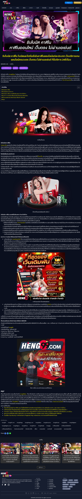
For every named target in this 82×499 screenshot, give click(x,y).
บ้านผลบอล (64, 8)
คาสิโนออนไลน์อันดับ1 (66, 426)
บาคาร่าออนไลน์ (21, 223)
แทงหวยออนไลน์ (67, 429)
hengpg (48, 426)
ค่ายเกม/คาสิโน (71, 8)
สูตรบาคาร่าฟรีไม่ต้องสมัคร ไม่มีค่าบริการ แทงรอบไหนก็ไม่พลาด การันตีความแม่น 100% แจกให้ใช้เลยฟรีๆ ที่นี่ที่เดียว (33, 413)
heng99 (11, 327)
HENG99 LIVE (4, 64)
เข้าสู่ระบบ (69, 3)
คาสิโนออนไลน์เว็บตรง (7, 429)
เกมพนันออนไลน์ (16, 239)
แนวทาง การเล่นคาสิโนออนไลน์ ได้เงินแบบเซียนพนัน (15, 95)
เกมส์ (38, 8)
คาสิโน (17, 8)
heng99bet (23, 394)
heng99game (73, 422)
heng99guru (16, 426)
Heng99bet (15, 402)
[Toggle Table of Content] (78, 87)
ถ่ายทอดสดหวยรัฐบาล (73, 482)
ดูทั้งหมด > (41, 467)
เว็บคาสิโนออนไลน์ (66, 80)
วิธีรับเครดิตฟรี (23, 68)
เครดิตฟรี (38, 402)
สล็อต (24, 8)
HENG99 (4, 8)
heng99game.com (6, 426)
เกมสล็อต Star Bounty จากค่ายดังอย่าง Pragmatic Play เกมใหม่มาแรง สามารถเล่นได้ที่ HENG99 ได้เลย (30, 415)
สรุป (4, 99)
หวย (11, 8)
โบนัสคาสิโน (4, 145)
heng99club (56, 422)
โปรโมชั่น (44, 8)
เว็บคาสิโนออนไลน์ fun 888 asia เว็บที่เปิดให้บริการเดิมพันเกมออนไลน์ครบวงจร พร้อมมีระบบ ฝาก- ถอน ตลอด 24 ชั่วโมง (34, 408)
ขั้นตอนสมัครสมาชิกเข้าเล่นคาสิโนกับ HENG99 (14, 97)
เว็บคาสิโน (40, 156)
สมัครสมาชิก (77, 3)
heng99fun (64, 422)
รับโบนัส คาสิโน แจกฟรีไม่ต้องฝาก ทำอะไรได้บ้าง (14, 94)
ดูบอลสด (58, 8)
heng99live (12, 74)
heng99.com (11, 422)
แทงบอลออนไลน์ (58, 429)
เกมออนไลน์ (65, 484)
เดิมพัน (49, 304)
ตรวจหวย (72, 484)
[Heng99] (32, 3)
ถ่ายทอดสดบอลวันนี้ (58, 402)
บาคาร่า (31, 8)
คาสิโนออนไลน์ (70, 76)
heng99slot (33, 426)
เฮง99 (75, 480)
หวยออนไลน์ (42, 429)
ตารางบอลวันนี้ (66, 489)
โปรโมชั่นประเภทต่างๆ (8, 92)
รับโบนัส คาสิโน (6, 90)
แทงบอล (51, 8)
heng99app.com (29, 422)
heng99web (41, 426)
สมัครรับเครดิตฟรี (6, 68)
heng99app (20, 422)
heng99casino (47, 422)
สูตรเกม (77, 8)
